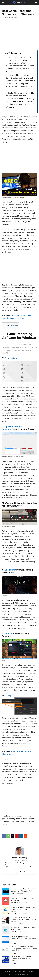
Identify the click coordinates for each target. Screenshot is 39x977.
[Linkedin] (21, 836)
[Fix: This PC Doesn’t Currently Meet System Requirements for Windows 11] (5, 949)
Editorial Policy (17, 971)
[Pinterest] (17, 836)
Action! (8, 633)
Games (12, 213)
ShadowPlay (10, 570)
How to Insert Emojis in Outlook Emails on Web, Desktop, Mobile (24, 909)
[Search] (36, 2)
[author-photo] (19, 855)
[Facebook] (4, 836)
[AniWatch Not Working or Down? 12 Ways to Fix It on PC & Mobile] (5, 920)
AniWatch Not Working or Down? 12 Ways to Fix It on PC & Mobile (23, 919)
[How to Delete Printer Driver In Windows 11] (5, 901)
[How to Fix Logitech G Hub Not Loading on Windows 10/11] (5, 891)
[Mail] (21, 872)
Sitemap (25, 971)
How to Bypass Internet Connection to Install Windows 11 (23, 939)
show (15, 325)
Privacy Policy (7, 971)
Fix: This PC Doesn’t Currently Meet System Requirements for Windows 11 (24, 949)
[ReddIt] (25, 836)
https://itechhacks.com (20, 860)
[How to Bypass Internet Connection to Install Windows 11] (5, 939)
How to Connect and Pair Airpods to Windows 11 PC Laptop (21, 959)
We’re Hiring (32, 971)
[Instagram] (17, 872)
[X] (12, 836)
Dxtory (8, 695)
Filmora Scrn (11, 358)
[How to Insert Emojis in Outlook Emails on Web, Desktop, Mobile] (5, 910)
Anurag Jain (14, 902)
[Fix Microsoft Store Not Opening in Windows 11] (5, 930)
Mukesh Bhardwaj (8, 17)
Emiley (12, 893)
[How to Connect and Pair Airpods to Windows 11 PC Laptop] (5, 959)
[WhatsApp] (8, 836)
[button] (3, 2)
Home (3, 7)
